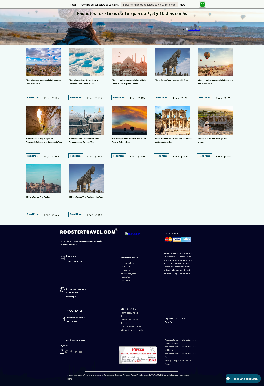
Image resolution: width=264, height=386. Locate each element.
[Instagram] (67, 352)
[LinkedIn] (76, 352)
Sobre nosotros (127, 263)
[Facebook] (71, 352)
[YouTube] (80, 352)
